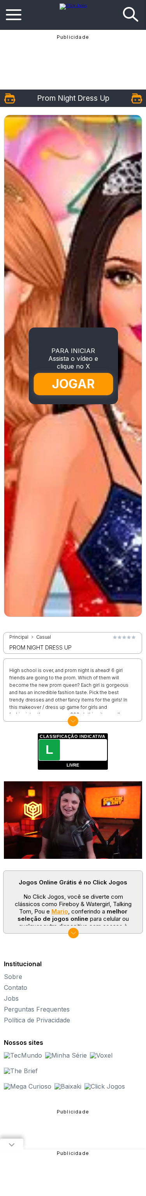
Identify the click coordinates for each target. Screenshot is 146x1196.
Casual (43, 637)
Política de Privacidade (37, 1020)
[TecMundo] (23, 1055)
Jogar (73, 383)
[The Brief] (21, 1071)
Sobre (13, 977)
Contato (15, 987)
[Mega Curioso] (27, 1086)
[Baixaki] (68, 1086)
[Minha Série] (66, 1055)
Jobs (11, 998)
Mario (59, 911)
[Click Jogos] (73, 5)
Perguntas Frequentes (37, 1009)
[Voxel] (101, 1055)
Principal (18, 637)
